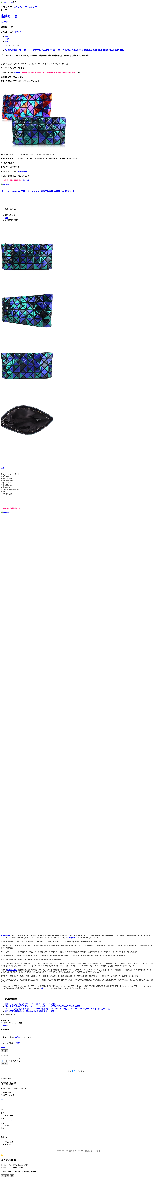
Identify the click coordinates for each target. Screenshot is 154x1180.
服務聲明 (97, 1151)
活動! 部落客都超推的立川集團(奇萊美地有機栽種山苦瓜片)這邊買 (29, 1011)
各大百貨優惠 (12, 970)
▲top (3, 1047)
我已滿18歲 (5, 1176)
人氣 (41, 988)
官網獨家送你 (5, 935)
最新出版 (26, 180)
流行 (6, 218)
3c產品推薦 (71, 938)
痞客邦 (17, 1037)
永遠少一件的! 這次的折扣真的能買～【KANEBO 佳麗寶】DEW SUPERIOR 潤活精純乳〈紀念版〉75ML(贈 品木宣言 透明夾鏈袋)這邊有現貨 (57, 1009)
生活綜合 (18, 32)
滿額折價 (17, 72)
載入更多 (4, 1051)
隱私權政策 (88, 1151)
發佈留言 (4, 1063)
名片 (6, 41)
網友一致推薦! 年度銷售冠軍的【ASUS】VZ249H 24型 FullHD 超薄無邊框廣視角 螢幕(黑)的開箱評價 (42, 1006)
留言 (22, 1037)
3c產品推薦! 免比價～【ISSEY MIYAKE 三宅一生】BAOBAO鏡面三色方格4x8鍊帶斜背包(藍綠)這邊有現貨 (64, 50)
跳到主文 (4, 22)
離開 (12, 1176)
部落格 (7, 39)
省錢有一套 (9, 16)
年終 (2, 468)
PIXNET (61, 1151)
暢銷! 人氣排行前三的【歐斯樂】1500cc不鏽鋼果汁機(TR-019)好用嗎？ (31, 1004)
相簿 (6, 36)
